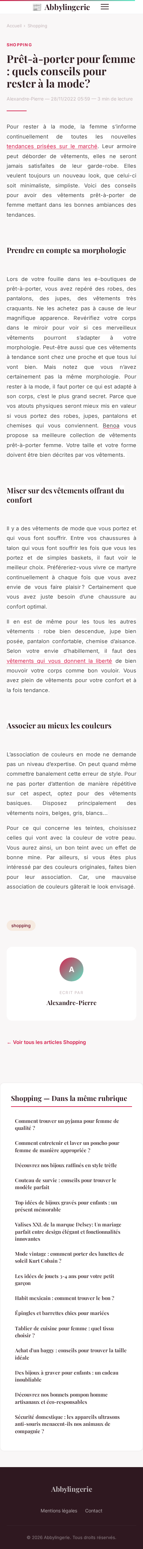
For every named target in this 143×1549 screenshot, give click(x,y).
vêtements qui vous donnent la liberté (59, 660)
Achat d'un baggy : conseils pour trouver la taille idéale (71, 1354)
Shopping (37, 25)
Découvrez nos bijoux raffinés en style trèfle (66, 1165)
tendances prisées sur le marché (52, 146)
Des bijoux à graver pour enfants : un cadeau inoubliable (66, 1376)
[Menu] (104, 6)
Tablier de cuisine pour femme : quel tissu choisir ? (64, 1332)
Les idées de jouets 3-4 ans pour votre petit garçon (64, 1279)
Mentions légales (59, 1510)
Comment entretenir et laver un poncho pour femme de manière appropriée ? (67, 1146)
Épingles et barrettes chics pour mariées (62, 1313)
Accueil (14, 25)
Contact (93, 1510)
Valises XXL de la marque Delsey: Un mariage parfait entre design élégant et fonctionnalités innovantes (68, 1231)
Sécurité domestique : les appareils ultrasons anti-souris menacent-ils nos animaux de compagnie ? (67, 1424)
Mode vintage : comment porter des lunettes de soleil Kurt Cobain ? (69, 1257)
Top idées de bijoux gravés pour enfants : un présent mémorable (66, 1206)
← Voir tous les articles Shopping (46, 1042)
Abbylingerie (61, 6)
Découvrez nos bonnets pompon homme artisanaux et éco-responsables (61, 1398)
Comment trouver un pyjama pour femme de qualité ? (67, 1124)
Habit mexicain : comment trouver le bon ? (64, 1298)
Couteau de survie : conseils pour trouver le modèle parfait (65, 1183)
